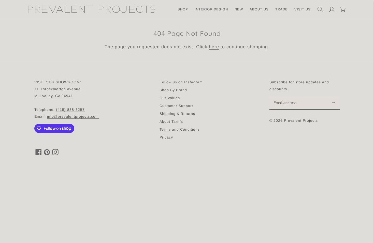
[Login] (332, 9)
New (239, 9)
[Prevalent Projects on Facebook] (38, 154)
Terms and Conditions (180, 129)
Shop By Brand (173, 90)
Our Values (170, 98)
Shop (183, 9)
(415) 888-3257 (70, 110)
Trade (281, 9)
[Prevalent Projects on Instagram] (55, 154)
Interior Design (211, 9)
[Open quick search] (320, 9)
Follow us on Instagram (181, 82)
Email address (288, 97)
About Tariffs (171, 121)
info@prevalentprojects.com (73, 116)
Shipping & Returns (177, 114)
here (214, 46)
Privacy (166, 137)
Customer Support (176, 106)
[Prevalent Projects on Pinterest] (47, 154)
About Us (259, 9)
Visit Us (302, 9)
